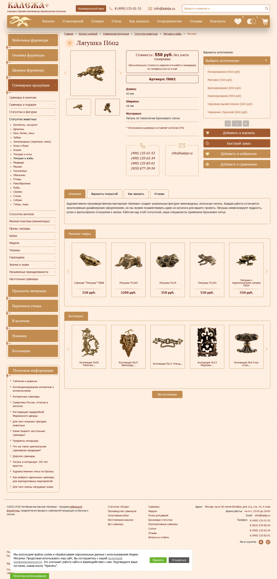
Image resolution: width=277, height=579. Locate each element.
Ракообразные (21, 183)
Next (120, 73)
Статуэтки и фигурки (23, 112)
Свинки (17, 191)
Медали (14, 243)
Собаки (17, 200)
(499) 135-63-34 (143, 158)
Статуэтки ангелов (21, 214)
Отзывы (196, 21)
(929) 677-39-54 (143, 168)
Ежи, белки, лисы (23, 133)
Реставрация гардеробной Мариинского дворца (28, 413)
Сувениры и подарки (22, 104)
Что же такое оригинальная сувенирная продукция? (29, 448)
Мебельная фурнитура (30, 40)
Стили (116, 21)
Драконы (18, 129)
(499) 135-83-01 (143, 163)
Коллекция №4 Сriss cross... (246, 364)
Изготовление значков (120, 519)
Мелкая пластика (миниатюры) (29, 221)
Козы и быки (20, 145)
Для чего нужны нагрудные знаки (33, 486)
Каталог (48, 21)
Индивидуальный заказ (91, 8)
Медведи (18, 162)
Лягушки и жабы (23, 158)
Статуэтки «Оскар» (118, 506)
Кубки (13, 235)
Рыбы (16, 187)
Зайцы (17, 137)
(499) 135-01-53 (143, 153)
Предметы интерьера (29, 291)
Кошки (17, 149)
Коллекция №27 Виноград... (128, 364)
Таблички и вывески (25, 381)
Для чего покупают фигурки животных (29, 423)
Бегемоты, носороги (25, 124)
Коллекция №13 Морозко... (207, 364)
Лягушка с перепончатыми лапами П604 (246, 282)
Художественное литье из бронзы (33, 471)
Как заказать (139, 21)
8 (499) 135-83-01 (260, 535)
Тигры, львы (20, 204)
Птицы (17, 179)
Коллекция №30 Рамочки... (89, 364)
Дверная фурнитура (28, 70)
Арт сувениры (115, 524)
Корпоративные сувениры (163, 524)
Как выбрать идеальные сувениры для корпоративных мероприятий (33, 479)
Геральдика (16, 257)
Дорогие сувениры (24, 456)
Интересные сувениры (26, 396)
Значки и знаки (19, 264)
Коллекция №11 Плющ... (168, 363)
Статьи (152, 528)
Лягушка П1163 (207, 282)
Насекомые (20, 170)
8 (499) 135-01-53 (260, 520)
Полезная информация (33, 370)
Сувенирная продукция (30, 85)
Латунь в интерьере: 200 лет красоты (30, 463)
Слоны (17, 196)
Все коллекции (167, 394)
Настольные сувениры (23, 279)
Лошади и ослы (22, 154)
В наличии (20, 321)
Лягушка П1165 (128, 282)
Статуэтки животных (23, 119)
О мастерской (73, 21)
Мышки (17, 166)
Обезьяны (19, 175)
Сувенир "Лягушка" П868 (89, 282)
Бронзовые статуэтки (160, 519)
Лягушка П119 (167, 282)
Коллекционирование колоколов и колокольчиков (33, 388)
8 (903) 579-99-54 (260, 525)
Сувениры (153, 506)
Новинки (19, 336)
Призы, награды (19, 228)
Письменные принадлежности (28, 272)
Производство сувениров (122, 511)
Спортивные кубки (118, 515)
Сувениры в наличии (22, 97)
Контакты (217, 21)
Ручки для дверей (158, 515)
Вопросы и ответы (158, 537)
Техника (14, 250)
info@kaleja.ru (182, 153)
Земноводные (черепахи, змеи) (32, 141)
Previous (65, 73)
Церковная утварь (26, 306)
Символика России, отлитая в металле (30, 404)
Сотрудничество (169, 21)
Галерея (97, 21)
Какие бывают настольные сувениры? (29, 432)
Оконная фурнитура (28, 55)
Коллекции (21, 351)
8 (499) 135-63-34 (260, 530)
